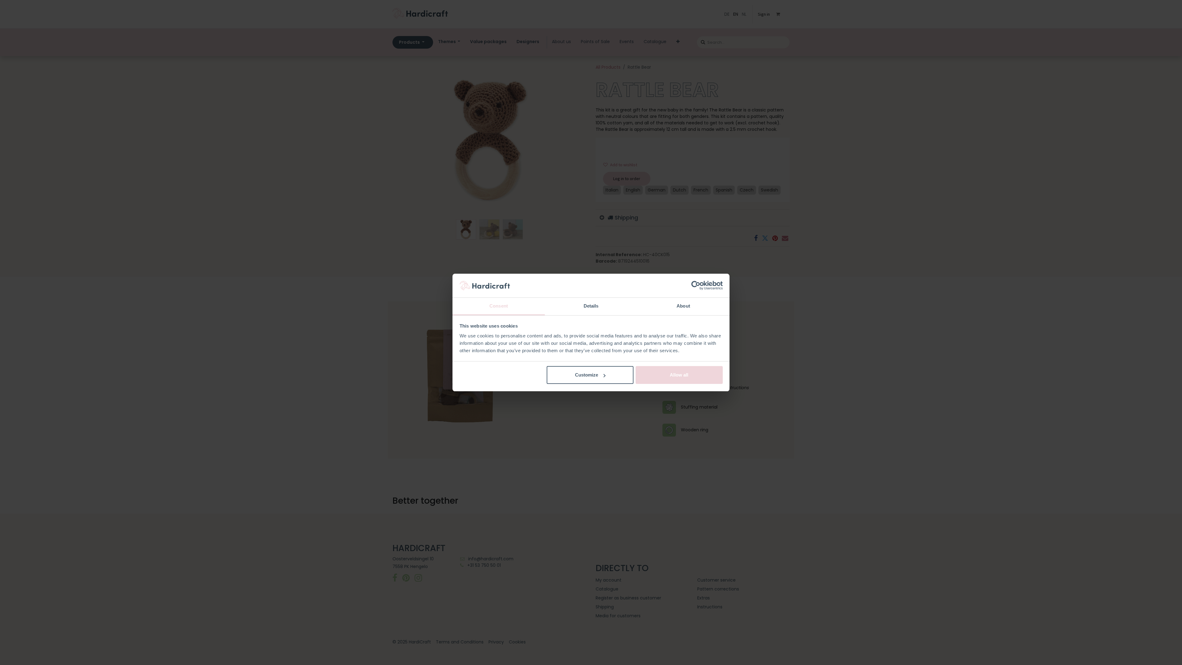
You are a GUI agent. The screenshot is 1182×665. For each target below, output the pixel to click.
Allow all (679, 374)
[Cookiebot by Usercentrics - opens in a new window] (696, 285)
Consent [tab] (498, 305)
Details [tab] (591, 305)
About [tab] (683, 305)
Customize (586, 374)
